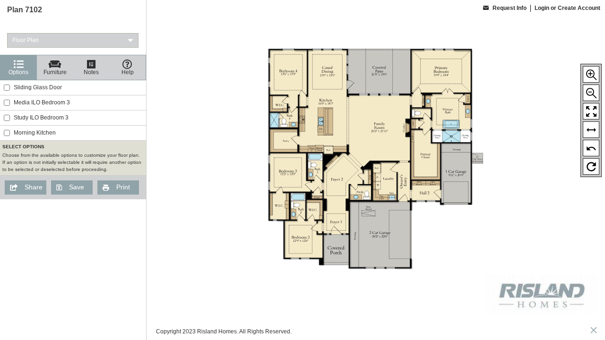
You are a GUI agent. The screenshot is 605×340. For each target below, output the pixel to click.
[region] (73, 170)
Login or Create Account (567, 8)
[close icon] (593, 331)
